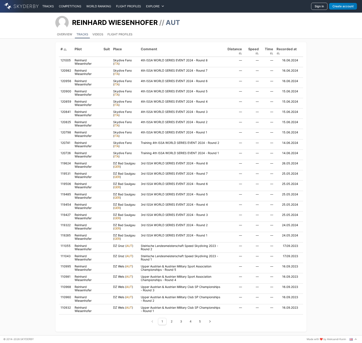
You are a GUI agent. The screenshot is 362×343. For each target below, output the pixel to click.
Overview (64, 34)
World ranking (98, 6)
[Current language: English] (353, 339)
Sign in (319, 6)
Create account (343, 6)
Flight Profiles (119, 34)
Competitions (70, 6)
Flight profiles (128, 6)
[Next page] (210, 321)
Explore (153, 6)
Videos (97, 34)
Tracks (48, 6)
